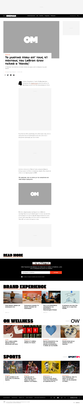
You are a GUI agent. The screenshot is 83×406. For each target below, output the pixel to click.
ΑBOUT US (21, 397)
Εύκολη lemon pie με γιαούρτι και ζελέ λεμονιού (68, 343)
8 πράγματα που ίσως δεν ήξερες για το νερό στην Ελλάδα (70, 307)
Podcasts (53, 15)
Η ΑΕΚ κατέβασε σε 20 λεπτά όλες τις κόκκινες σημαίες (12, 378)
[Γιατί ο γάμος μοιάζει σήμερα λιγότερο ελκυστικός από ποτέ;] (12, 331)
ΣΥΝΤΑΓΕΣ (64, 339)
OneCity (41, 15)
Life (37, 15)
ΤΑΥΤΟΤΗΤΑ (14, 397)
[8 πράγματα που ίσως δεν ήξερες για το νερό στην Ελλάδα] (70, 297)
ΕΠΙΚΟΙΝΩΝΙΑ (6, 397)
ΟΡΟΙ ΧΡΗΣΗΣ (29, 397)
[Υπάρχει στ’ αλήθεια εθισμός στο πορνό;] (32, 331)
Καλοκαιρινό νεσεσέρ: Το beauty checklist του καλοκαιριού (31, 307)
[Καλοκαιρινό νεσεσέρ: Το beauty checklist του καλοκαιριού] (32, 297)
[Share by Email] (14, 75)
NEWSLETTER (73, 397)
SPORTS (12, 357)
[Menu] (4, 16)
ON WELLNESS (18, 321)
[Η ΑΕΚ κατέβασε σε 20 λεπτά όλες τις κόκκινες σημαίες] (12, 367)
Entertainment (31, 15)
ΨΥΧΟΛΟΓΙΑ (27, 339)
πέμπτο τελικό (34, 83)
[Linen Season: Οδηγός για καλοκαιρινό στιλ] (12, 297)
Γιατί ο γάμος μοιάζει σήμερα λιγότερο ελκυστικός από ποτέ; (11, 343)
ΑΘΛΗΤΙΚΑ (7, 54)
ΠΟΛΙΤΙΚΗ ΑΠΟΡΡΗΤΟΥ (40, 397)
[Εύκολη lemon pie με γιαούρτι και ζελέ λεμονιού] (70, 331)
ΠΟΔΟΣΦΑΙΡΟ (46, 375)
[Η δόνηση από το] (32, 367)
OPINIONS (7, 375)
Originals (47, 15)
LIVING (7, 339)
